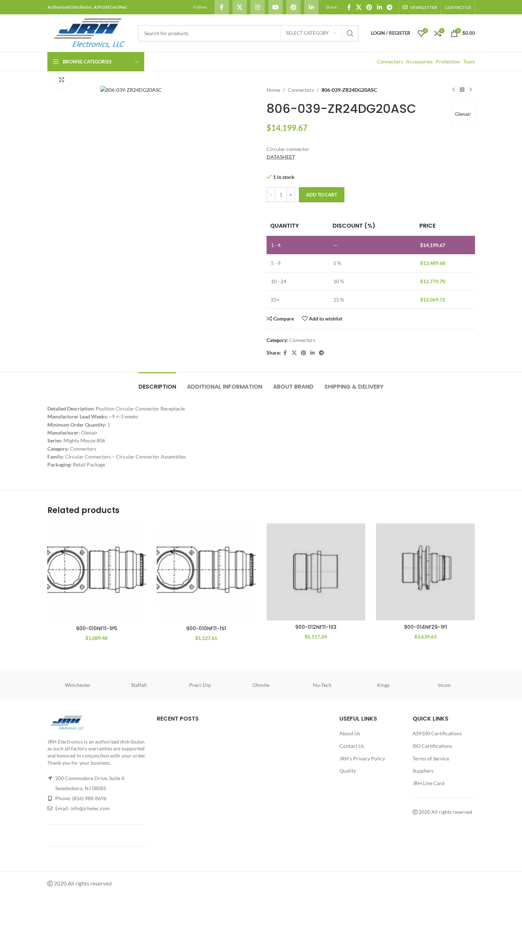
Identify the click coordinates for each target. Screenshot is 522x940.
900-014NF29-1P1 (425, 627)
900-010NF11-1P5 (96, 628)
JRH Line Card (429, 783)
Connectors (390, 61)
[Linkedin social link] (311, 7)
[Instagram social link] (257, 7)
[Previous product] (453, 90)
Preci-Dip (200, 685)
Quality (347, 771)
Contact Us (351, 746)
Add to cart (321, 195)
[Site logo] (89, 32)
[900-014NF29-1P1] (425, 572)
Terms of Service (431, 758)
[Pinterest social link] (293, 7)
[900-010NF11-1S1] (206, 572)
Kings (383, 685)
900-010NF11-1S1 (206, 628)
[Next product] (470, 90)
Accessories (419, 61)
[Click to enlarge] (62, 80)
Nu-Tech (322, 685)
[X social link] (239, 7)
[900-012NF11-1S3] (316, 572)
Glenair (463, 114)
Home (273, 90)
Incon (444, 685)
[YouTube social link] (275, 7)
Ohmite (261, 685)
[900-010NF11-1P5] (96, 572)
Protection (448, 61)
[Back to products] (462, 90)
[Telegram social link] (389, 7)
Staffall (139, 685)
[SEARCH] (350, 33)
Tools (469, 61)
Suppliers (423, 771)
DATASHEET (281, 157)
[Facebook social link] (222, 7)
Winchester (78, 685)
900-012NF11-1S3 (316, 627)
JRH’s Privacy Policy (362, 758)
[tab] (157, 383)
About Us (349, 733)
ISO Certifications (432, 746)
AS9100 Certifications (437, 733)
